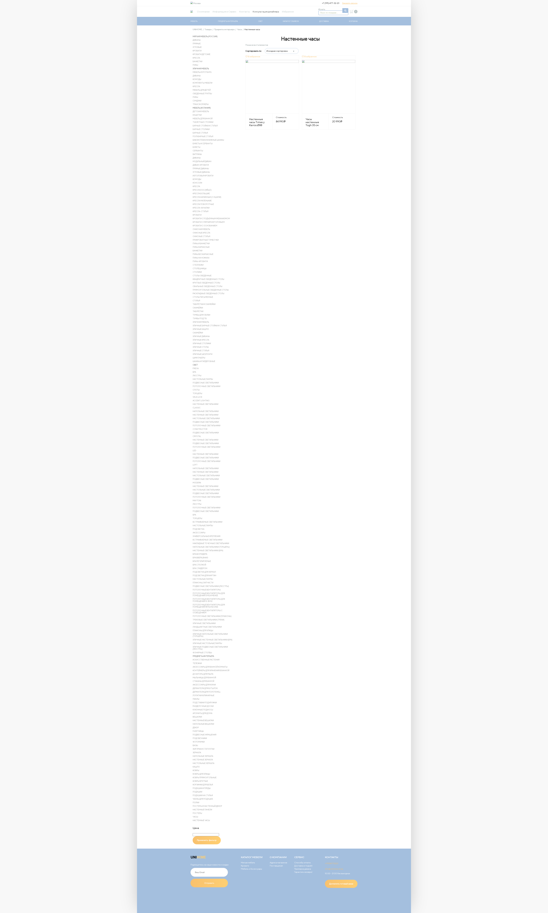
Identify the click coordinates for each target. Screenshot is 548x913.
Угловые (197, 47)
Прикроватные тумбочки (206, 240)
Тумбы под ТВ (200, 318)
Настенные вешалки (203, 720)
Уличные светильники (204, 623)
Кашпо (196, 767)
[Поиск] (345, 10)
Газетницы (198, 731)
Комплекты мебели (202, 83)
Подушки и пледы (202, 788)
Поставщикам (276, 866)
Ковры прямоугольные (204, 777)
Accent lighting (201, 401)
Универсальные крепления (206, 536)
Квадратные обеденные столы (208, 279)
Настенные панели (202, 810)
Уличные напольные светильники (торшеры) (210, 635)
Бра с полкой (199, 565)
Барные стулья (200, 133)
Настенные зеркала (203, 760)
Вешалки (197, 717)
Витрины (197, 154)
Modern (197, 483)
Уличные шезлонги (202, 354)
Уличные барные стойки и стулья (210, 326)
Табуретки (198, 311)
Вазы (195, 745)
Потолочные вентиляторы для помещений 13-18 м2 (209, 600)
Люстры (197, 376)
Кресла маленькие (202, 201)
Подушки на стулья (203, 795)
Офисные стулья (201, 236)
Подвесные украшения (204, 735)
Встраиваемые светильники (207, 522)
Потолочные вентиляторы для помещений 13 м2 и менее (209, 594)
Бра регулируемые (202, 561)
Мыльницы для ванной (204, 678)
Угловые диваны (201, 172)
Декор (196, 728)
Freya (196, 368)
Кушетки (197, 115)
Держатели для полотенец (206, 692)
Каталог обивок (291, 21)
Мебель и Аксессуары (251, 869)
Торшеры (197, 393)
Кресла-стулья (200, 211)
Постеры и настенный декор (207, 806)
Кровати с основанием (205, 226)
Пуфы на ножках (201, 258)
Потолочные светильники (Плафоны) (212, 616)
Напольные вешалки (203, 724)
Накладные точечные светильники (211, 543)
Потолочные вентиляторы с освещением (207, 611)
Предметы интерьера (228, 21)
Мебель (194, 21)
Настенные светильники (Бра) (208, 550)
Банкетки (197, 61)
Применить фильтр (206, 840)
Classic (197, 408)
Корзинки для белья (203, 785)
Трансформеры (201, 104)
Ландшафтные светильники (207, 627)
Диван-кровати (201, 165)
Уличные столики (202, 343)
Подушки (197, 792)
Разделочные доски (203, 706)
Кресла (196, 58)
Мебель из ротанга (202, 72)
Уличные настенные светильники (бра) (212, 640)
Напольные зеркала (203, 756)
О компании (203, 11)
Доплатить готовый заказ (341, 884)
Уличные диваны (201, 336)
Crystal (197, 436)
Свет (260, 21)
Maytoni (197, 500)
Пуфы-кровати (200, 261)
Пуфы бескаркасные (203, 254)
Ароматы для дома (202, 713)
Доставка (324, 21)
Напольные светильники (206, 411)
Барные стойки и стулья (205, 126)
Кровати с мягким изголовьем (209, 222)
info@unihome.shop (334, 869)
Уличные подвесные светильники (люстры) (210, 648)
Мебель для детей (202, 90)
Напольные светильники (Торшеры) (211, 547)
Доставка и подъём (303, 866)
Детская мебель (201, 111)
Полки (196, 802)
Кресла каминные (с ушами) (207, 197)
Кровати (197, 51)
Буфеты (196, 147)
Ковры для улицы (201, 774)
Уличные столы (201, 347)
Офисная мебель (201, 229)
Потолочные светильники (206, 386)
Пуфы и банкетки (201, 243)
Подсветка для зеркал (204, 572)
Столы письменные (203, 297)
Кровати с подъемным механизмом (211, 218)
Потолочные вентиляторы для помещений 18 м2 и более (209, 606)
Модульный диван (202, 161)
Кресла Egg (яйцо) (202, 190)
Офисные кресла (201, 233)
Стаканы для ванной (203, 681)
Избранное (288, 11)
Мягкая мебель (248, 862)
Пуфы (195, 65)
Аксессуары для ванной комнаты (210, 667)
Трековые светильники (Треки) (208, 620)
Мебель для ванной (202, 119)
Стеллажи (198, 265)
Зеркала (197, 753)
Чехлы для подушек (203, 799)
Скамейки (198, 308)
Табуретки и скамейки (204, 304)
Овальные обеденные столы (207, 286)
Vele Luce (197, 397)
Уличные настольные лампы (207, 643)
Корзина (353, 21)
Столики (197, 272)
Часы (195, 817)
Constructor (200, 429)
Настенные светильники (205, 404)
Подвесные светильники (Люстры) (211, 586)
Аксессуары (199, 533)
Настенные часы (201, 820)
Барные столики (201, 129)
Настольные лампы (203, 379)
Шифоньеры (199, 358)
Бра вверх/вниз (200, 558)
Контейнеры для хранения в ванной (211, 670)
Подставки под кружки (205, 703)
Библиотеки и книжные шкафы (208, 140)
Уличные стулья (201, 351)
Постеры (197, 813)
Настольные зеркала (203, 763)
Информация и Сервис (224, 11)
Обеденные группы (202, 94)
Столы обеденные (202, 276)
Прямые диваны (201, 168)
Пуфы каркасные (201, 247)
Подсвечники (200, 738)
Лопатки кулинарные (203, 695)
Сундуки (197, 101)
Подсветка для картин (204, 575)
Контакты (244, 11)
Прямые (197, 44)
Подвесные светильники (206, 383)
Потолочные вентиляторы (207, 590)
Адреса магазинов (278, 862)
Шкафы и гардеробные (204, 361)
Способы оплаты (302, 862)
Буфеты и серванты (203, 144)
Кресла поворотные (203, 204)
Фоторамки (199, 742)
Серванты (198, 151)
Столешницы (199, 268)
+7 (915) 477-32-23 (330, 3)
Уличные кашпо (201, 329)
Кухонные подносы (203, 710)
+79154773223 (331, 863)
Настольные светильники (206, 418)
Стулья (196, 301)
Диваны (197, 40)
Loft (195, 465)
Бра (194, 372)
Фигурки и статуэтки (203, 749)
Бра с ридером (200, 568)
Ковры (196, 770)
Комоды (197, 79)
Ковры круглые (200, 781)
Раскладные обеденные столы (208, 293)
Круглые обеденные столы (206, 283)
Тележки (197, 663)
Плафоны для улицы (203, 630)
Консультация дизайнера (266, 11)
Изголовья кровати (203, 176)
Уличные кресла (201, 340)
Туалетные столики (203, 122)
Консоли (197, 183)
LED (194, 451)
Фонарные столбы (202, 653)
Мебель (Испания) (202, 108)
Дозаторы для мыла (203, 674)
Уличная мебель (201, 69)
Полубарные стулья (203, 136)
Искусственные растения (206, 660)
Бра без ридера (200, 554)
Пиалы (196, 699)
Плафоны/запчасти (203, 583)
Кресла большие (201, 193)
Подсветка (198, 529)
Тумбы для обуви (201, 315)
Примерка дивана (302, 869)
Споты (196, 390)
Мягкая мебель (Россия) (205, 36)
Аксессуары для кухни (204, 685)
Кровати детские (201, 54)
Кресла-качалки (201, 208)
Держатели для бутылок (205, 688)
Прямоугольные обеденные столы (211, 290)
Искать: (322, 9)
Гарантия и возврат (303, 872)
